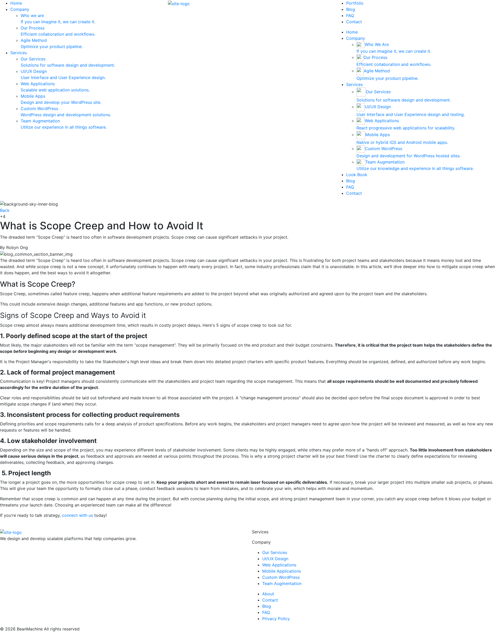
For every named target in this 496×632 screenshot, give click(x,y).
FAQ (350, 15)
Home (16, 3)
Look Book (356, 174)
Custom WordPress (281, 577)
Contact (354, 21)
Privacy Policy (276, 618)
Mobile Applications (281, 571)
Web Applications (279, 564)
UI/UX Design (275, 558)
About (268, 593)
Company (19, 9)
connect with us (77, 515)
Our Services (274, 552)
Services (18, 52)
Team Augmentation (281, 583)
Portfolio (354, 3)
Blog (350, 9)
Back (5, 210)
